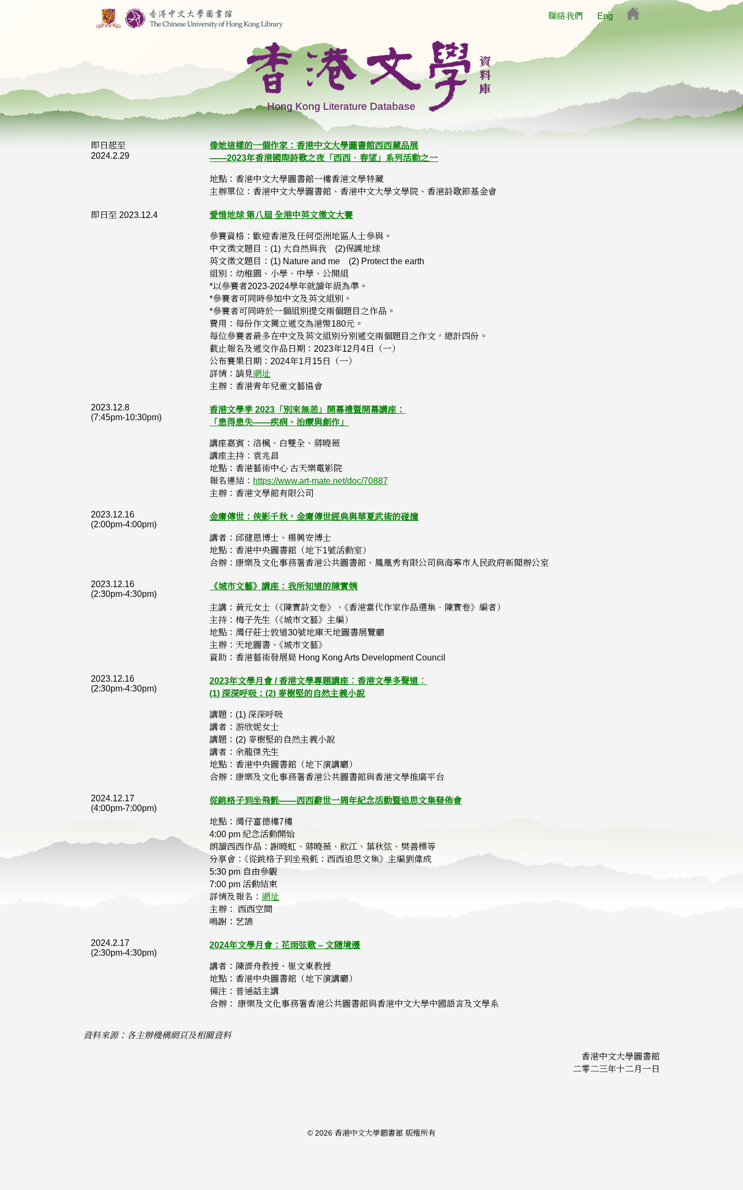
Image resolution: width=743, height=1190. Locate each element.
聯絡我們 (565, 16)
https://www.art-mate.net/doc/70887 (320, 480)
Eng (605, 16)
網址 (261, 373)
